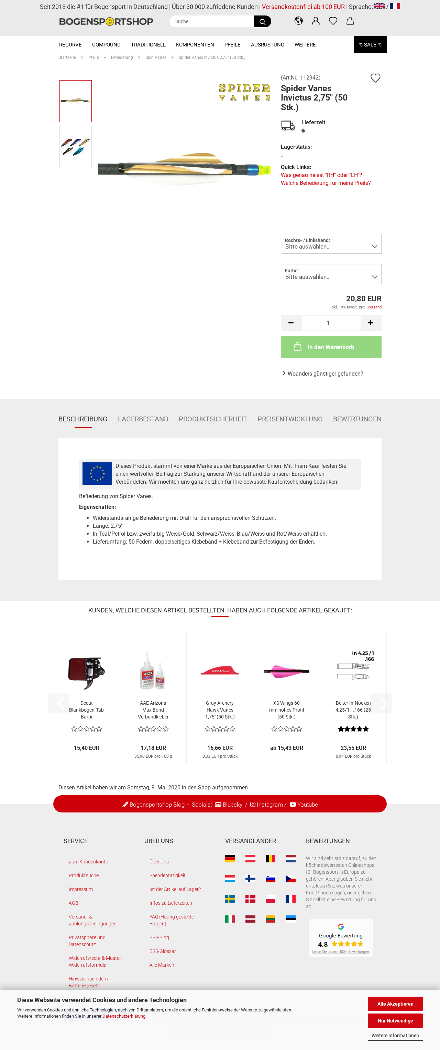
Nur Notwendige (395, 1020)
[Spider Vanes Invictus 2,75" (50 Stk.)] (184, 169)
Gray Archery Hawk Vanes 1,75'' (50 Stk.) (220, 710)
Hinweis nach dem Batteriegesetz (88, 982)
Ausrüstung (267, 45)
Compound (106, 45)
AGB (73, 903)
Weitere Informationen (395, 1035)
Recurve (70, 45)
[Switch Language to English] (379, 6)
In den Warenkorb (331, 347)
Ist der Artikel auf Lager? (175, 889)
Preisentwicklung (290, 419)
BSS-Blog (159, 937)
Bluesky (232, 804)
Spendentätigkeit (168, 875)
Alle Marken (162, 965)
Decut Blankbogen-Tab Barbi (86, 710)
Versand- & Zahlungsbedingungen (93, 920)
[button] (298, 20)
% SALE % (370, 45)
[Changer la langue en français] (395, 6)
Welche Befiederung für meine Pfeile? (326, 183)
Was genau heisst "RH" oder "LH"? (321, 175)
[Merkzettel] (333, 20)
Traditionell (148, 45)
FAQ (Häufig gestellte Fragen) (172, 920)
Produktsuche (84, 875)
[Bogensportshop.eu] (108, 21)
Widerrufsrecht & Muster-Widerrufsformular (95, 961)
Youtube (307, 804)
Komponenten (195, 45)
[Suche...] (262, 21)
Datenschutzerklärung (123, 1016)
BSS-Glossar (163, 951)
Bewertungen (357, 419)
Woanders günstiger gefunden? (325, 373)
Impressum (81, 889)
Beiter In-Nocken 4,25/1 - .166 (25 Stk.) (353, 710)
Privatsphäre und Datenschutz (87, 941)
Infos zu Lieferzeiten (171, 903)
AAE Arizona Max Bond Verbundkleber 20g (153, 710)
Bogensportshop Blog (157, 804)
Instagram (270, 804)
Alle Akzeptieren (395, 1004)
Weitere (305, 45)
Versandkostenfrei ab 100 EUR (303, 6)
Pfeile (232, 45)
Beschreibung (83, 419)
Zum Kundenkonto (88, 861)
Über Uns (159, 861)
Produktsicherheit (213, 419)
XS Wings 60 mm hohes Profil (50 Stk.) (286, 710)
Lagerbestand (143, 419)
